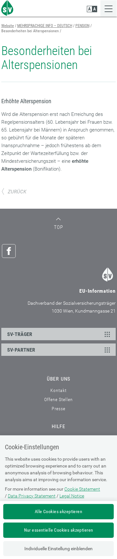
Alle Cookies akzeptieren (58, 511)
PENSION (82, 25)
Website (7, 25)
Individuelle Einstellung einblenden (58, 548)
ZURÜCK (17, 192)
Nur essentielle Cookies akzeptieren (58, 530)
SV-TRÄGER (19, 334)
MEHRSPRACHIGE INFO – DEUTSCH (44, 25)
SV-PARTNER (21, 350)
